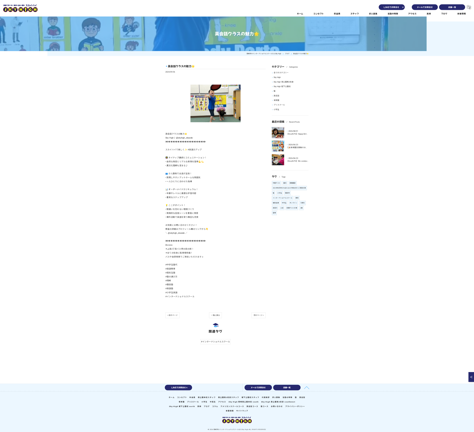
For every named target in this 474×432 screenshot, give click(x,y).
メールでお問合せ (425, 7)
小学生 (276, 110)
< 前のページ (172, 315)
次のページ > (259, 315)
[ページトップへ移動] (306, 387)
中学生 (284, 203)
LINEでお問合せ (391, 7)
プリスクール (279, 105)
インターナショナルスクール (282, 198)
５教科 (302, 203)
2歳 (301, 208)
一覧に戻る (215, 315)
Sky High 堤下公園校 (282, 86)
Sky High (277, 77)
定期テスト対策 (291, 208)
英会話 (276, 96)
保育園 (276, 100)
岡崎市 (287, 193)
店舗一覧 (452, 7)
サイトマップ (242, 411)
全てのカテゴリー (281, 73)
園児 (284, 183)
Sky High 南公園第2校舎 (284, 82)
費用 (297, 198)
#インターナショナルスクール (215, 341)
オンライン (293, 203)
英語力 (275, 208)
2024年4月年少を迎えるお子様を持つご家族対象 (289, 188)
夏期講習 (293, 183)
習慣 (274, 213)
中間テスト (276, 183)
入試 (281, 208)
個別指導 (276, 203)
